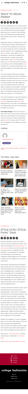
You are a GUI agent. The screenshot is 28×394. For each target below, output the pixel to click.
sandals (6, 120)
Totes (21, 341)
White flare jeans (14, 333)
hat (4, 53)
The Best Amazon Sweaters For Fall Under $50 (7, 172)
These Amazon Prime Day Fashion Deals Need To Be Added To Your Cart (7, 211)
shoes (25, 64)
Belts (7, 341)
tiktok (15, 355)
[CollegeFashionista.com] (11, 2)
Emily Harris (4, 235)
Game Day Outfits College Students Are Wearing (21, 191)
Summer (16, 148)
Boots (4, 148)
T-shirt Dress (21, 148)
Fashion (2, 10)
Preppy (14, 341)
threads (15, 362)
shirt (8, 61)
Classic (10, 341)
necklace (3, 101)
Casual (7, 148)
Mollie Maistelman (7, 139)
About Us (14, 374)
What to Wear (8, 10)
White (24, 341)
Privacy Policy (14, 376)
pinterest (15, 360)
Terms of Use (14, 378)
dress (14, 59)
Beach (4, 341)
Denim (11, 148)
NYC (13, 148)
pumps (19, 101)
